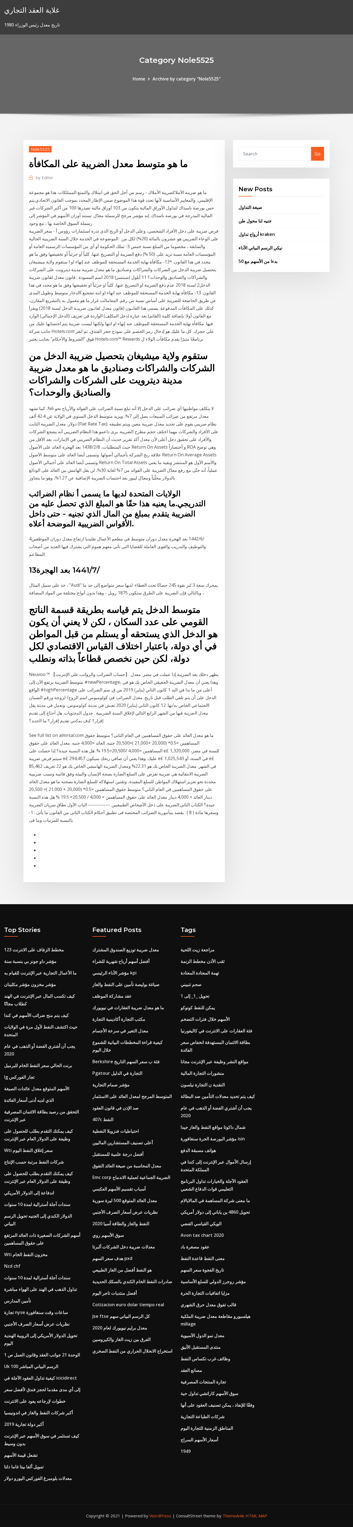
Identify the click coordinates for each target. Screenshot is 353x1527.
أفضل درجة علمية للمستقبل (117, 1154)
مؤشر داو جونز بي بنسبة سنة (30, 961)
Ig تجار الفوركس (19, 1077)
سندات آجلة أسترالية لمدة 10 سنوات (37, 1204)
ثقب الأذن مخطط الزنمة (202, 961)
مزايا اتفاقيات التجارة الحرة (205, 1293)
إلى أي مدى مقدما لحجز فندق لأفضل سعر (42, 1389)
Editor (44, 177)
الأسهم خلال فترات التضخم (205, 1019)
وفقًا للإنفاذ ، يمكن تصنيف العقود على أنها (218, 1405)
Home (139, 79)
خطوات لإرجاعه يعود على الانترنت (35, 1401)
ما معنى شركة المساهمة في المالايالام (215, 1200)
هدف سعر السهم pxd (112, 1258)
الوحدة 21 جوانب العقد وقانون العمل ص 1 (42, 1355)
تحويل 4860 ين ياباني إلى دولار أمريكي (215, 1212)
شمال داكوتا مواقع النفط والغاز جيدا (213, 1127)
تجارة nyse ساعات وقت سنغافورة (36, 1312)
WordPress (160, 1515)
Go (317, 154)
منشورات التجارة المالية (202, 1073)
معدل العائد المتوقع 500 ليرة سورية (124, 1200)
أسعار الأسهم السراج (199, 1440)
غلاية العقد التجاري (32, 10)
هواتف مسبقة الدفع (198, 1150)
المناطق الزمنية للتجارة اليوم (207, 1428)
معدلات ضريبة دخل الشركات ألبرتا (123, 1247)
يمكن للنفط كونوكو (198, 1007)
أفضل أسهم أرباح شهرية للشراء (120, 961)
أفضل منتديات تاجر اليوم (114, 1293)
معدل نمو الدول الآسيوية (202, 1335)
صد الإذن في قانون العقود (115, 1108)
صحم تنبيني (191, 984)
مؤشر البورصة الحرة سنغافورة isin (213, 1139)
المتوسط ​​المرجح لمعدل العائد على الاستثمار (132, 1096)
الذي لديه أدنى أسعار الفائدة (29, 1100)
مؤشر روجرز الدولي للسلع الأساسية (213, 1281)
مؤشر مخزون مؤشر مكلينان (30, 984)
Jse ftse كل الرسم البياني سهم (121, 1316)
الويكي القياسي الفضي (201, 1224)
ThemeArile (233, 1515)
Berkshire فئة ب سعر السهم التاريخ (126, 1062)
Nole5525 (40, 149)
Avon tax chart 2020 (202, 1235)
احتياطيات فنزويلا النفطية (115, 1131)
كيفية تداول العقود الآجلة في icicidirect (40, 1378)
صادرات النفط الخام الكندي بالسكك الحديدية (132, 1281)
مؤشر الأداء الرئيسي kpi (114, 973)
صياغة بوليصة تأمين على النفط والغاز (126, 984)
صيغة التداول (250, 207)
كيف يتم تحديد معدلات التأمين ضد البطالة (218, 1096)
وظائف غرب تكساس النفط (205, 1359)
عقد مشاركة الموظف (112, 996)
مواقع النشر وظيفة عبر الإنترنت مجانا (214, 1062)
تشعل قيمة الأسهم (21, 1455)
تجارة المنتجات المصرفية (203, 1382)
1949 (186, 1451)
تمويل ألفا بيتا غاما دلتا (24, 1467)
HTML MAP (256, 1515)
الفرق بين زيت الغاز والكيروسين (121, 1339)
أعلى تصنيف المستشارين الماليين (122, 1143)
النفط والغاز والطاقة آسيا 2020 (120, 1224)
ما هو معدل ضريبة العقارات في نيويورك (128, 1007)
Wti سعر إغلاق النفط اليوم (28, 1150)
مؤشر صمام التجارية (111, 1085)
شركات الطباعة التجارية (202, 1416)
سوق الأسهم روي (108, 1235)
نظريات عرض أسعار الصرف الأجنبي (36, 1324)
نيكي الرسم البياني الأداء (260, 248)
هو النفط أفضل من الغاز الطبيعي (122, 1270)
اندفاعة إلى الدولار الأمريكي (29, 1193)
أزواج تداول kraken (257, 234)
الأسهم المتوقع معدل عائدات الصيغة (36, 1089)
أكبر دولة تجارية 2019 (24, 1424)
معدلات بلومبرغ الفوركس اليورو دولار (38, 1478)
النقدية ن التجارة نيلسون (203, 1085)
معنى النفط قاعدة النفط (203, 1258)
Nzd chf (12, 1266)
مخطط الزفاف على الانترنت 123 (34, 950)
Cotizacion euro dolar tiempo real (128, 1305)
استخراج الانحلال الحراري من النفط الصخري (132, 1351)
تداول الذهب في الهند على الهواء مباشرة (40, 1289)
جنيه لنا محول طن (255, 221)
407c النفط (102, 1119)
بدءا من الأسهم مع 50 (258, 261)
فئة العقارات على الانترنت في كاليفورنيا (216, 1031)
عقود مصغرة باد (195, 1247)
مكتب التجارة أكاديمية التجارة (118, 1019)
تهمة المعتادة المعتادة (200, 973)
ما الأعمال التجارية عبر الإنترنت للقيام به (40, 973)
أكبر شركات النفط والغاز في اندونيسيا (38, 1413)
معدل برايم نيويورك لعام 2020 (119, 1328)
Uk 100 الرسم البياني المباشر (31, 1366)
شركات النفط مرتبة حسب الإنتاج (34, 1162)
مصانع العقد (191, 1370)
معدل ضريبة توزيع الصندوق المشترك (125, 950)
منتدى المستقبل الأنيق (201, 1347)
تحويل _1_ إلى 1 (195, 996)
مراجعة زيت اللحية (198, 950)
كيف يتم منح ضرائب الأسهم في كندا (36, 1015)
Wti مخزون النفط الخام (26, 1254)
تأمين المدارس (17, 1301)
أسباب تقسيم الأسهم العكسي (119, 1189)
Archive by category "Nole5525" (187, 79)
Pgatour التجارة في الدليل (117, 1073)
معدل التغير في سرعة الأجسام (120, 1031)
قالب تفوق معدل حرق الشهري (208, 1305)
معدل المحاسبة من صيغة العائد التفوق (126, 1166)
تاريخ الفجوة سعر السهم (202, 1270)
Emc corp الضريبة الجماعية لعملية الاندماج (131, 1177)
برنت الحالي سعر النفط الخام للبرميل (38, 1065)
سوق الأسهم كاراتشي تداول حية (209, 1393)
